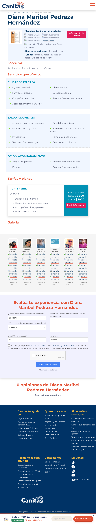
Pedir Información (76, 205)
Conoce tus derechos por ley (83, 426)
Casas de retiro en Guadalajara (26, 475)
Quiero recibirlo (83, 519)
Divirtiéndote (50, 438)
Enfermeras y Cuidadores (20, 12)
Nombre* (54, 336)
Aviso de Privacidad (38, 345)
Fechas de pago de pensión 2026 (26, 423)
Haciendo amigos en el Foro (55, 417)
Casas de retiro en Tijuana (29, 481)
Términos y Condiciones (63, 345)
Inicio (9, 12)
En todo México (25, 487)
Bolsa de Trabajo (25, 435)
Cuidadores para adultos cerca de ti (82, 420)
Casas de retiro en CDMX (29, 471)
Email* (17, 336)
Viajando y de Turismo (54, 422)
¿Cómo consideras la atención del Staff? (26, 314)
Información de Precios (76, 34)
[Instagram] (83, 471)
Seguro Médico (25, 419)
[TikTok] (83, 462)
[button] (92, 5)
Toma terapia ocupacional (83, 437)
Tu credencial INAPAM (28, 431)
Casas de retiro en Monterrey (26, 466)
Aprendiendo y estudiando (51, 426)
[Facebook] (83, 467)
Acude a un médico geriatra (80, 432)
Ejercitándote (50, 431)
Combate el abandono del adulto (83, 441)
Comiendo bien (51, 435)
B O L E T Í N (82, 479)
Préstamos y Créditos (27, 428)
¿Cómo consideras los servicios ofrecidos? (27, 323)
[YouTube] (83, 475)
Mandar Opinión (48, 364)
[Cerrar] (93, 515)
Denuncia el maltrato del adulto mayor (82, 448)
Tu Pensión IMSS (25, 438)
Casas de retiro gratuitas (29, 484)
